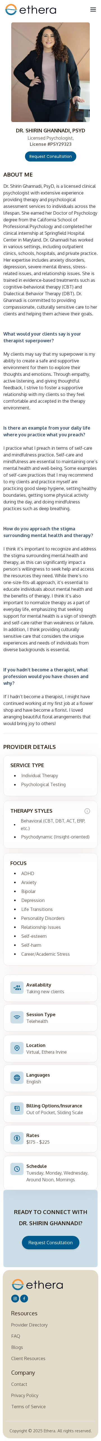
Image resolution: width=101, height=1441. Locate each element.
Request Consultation (50, 156)
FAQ (15, 1336)
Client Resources (28, 1358)
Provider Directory (29, 1325)
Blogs (17, 1347)
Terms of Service (28, 1406)
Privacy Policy (24, 1395)
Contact (19, 1384)
